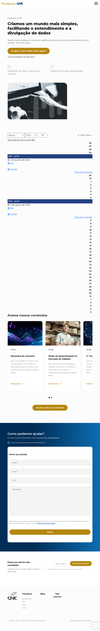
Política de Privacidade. (46, 523)
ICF (23, 602)
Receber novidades (80, 563)
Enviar (50, 532)
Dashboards (26, 599)
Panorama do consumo (23, 356)
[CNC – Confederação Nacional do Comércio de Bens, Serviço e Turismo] (2, 3)
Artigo (13, 350)
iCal (11, 163)
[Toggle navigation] (96, 3)
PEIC (24, 605)
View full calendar (83, 172)
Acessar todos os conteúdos (50, 407)
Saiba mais (15, 384)
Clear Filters (85, 135)
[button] (49, 397)
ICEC (24, 608)
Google (13, 169)
